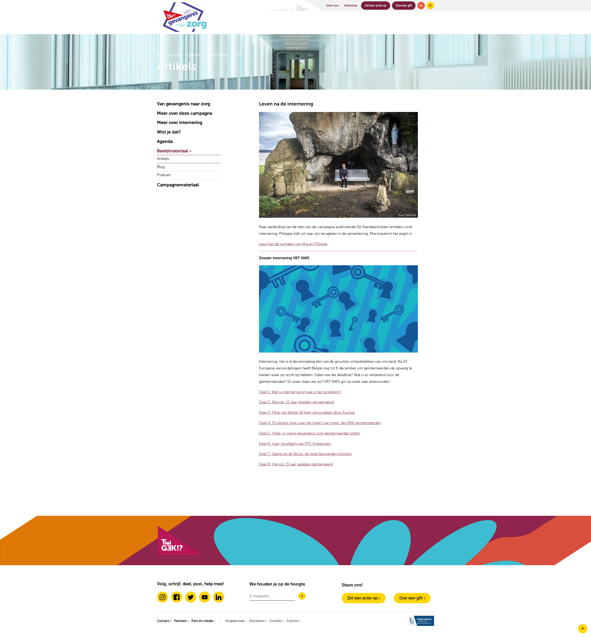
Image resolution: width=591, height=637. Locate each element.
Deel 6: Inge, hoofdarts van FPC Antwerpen (295, 443)
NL (421, 5)
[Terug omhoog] (582, 632)
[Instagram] (162, 597)
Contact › (164, 621)
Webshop (350, 5)
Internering (195, 54)
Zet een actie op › (363, 598)
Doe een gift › (412, 598)
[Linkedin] (218, 597)
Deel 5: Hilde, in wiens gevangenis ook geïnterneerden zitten (309, 433)
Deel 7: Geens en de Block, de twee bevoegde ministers (305, 454)
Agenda (165, 141)
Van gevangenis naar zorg (183, 103)
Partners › (181, 621)
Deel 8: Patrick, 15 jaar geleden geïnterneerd (296, 464)
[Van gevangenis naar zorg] (185, 30)
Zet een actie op (375, 5)
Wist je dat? (169, 132)
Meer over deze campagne (184, 113)
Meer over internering (179, 122)
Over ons (332, 5)
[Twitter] (190, 597)
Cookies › (277, 621)
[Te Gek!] (179, 554)
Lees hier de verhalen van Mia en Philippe (293, 244)
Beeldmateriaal (217, 54)
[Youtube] (204, 597)
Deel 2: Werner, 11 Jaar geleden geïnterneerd (296, 402)
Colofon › (293, 621)
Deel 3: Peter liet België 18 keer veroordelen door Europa (307, 412)
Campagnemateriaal (178, 184)
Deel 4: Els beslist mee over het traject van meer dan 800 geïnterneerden (320, 423)
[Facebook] (176, 597)
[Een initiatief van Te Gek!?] (289, 5)
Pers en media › (203, 621)
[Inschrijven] (302, 596)
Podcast (163, 175)
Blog (161, 167)
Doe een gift (404, 5)
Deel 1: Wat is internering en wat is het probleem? (300, 392)
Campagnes (174, 54)
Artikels (163, 159)
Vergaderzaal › (235, 621)
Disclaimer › (258, 621)
